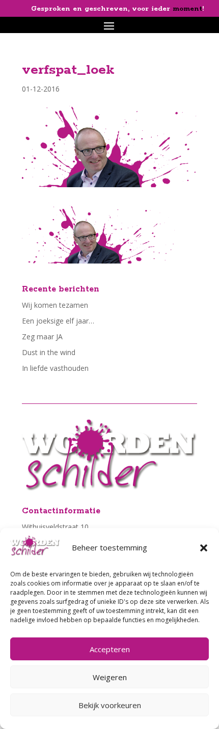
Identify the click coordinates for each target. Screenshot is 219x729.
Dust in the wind (48, 352)
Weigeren (110, 677)
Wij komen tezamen (55, 305)
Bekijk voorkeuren (109, 705)
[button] (204, 548)
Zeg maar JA (42, 336)
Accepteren (110, 649)
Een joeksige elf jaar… (58, 321)
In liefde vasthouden (55, 368)
